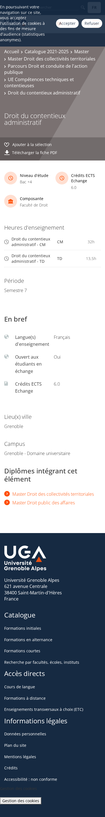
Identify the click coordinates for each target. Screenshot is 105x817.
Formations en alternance (28, 639)
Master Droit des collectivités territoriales (51, 59)
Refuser (92, 23)
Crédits (11, 767)
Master (81, 51)
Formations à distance (25, 698)
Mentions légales (20, 756)
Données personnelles (25, 733)
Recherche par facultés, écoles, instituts (41, 662)
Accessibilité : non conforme (30, 779)
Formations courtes (22, 650)
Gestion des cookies (20, 800)
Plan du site (15, 745)
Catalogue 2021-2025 (47, 51)
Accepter (67, 23)
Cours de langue (19, 686)
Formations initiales (22, 628)
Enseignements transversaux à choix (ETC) (43, 709)
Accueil (11, 51)
